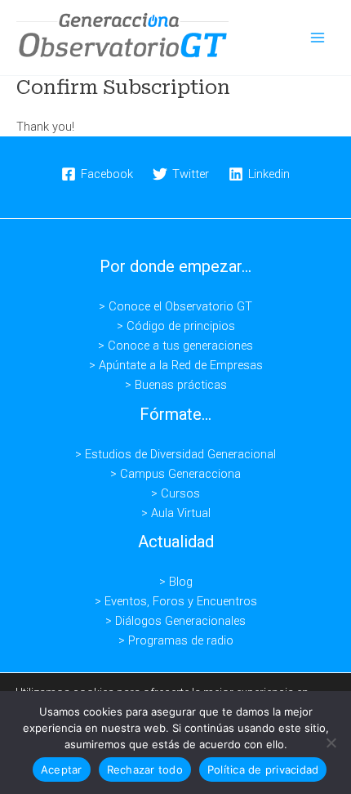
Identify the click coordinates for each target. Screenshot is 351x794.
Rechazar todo (145, 769)
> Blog (176, 581)
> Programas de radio (175, 640)
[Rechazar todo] (330, 742)
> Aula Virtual (176, 513)
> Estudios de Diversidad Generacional (175, 454)
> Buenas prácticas (176, 384)
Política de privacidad (263, 769)
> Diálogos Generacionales (175, 620)
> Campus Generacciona (175, 473)
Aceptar (61, 769)
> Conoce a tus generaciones (175, 345)
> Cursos (175, 493)
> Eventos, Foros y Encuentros (176, 601)
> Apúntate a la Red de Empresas (176, 365)
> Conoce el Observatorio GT (175, 306)
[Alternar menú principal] (317, 37)
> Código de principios (176, 326)
